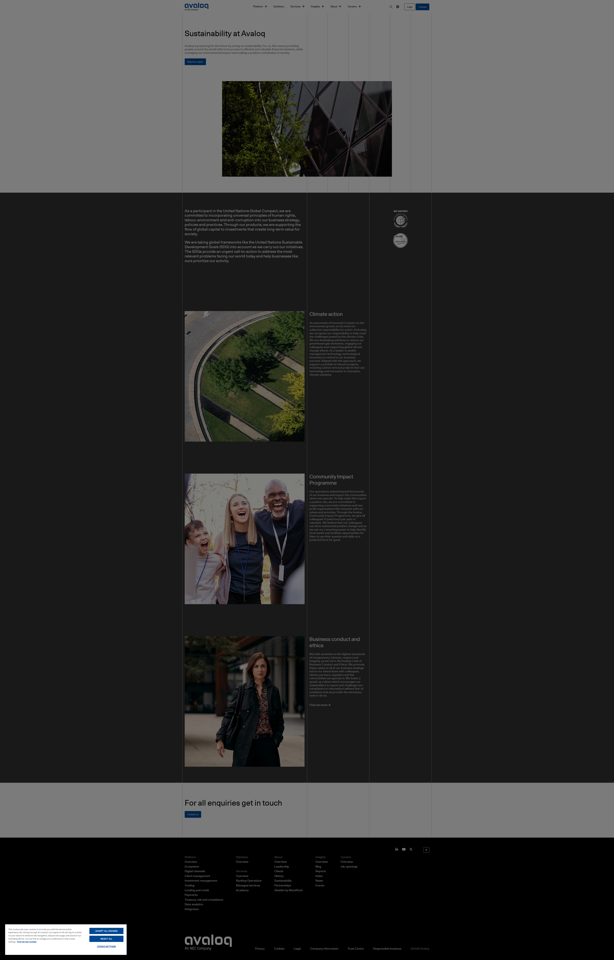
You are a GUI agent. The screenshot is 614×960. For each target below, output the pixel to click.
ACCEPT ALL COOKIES (106, 931)
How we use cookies (26, 941)
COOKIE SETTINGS (106, 946)
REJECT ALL (106, 938)
